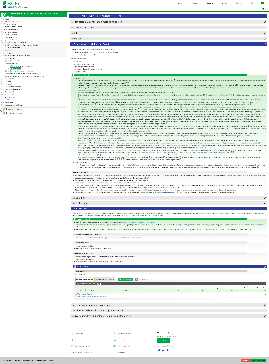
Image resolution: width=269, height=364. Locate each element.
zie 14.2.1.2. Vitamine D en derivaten (103, 52)
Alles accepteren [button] (259, 360)
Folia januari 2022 (204, 148)
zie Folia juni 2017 (242, 104)
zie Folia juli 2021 (182, 229)
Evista (93, 290)
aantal (175, 288)
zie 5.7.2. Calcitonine (125, 167)
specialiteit (94, 288)
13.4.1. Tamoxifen (131, 215)
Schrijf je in (163, 340)
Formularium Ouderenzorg (167, 192)
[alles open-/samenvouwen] (263, 283)
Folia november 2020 (171, 152)
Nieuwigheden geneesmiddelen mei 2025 (94, 297)
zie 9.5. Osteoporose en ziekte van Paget (138, 222)
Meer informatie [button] (48, 360)
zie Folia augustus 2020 (154, 152)
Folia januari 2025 (186, 152)
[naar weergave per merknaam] (76, 290)
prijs (217, 288)
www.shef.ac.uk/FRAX (223, 95)
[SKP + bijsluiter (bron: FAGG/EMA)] (85, 290)
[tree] (31, 62)
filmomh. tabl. (127, 290)
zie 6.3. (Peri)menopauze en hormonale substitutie (123, 150)
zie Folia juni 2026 (114, 138)
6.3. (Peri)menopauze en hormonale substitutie (211, 152)
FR (252, 3)
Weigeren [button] (246, 360)
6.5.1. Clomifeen (155, 215)
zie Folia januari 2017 (94, 140)
